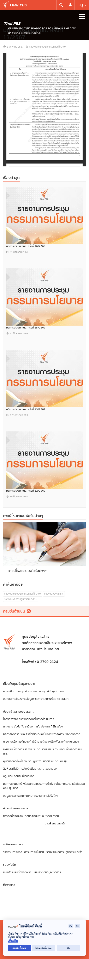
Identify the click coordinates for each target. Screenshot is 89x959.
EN (70, 926)
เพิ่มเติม (13, 940)
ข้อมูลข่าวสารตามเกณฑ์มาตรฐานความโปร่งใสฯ (30, 796)
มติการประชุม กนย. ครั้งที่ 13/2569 (26, 409)
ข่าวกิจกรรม (52, 816)
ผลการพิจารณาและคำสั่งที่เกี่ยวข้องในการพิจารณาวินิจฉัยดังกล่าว (41, 734)
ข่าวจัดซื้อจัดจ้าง (13, 816)
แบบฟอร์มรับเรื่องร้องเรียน (18, 872)
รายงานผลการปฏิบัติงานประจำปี (20, 599)
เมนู (81, 5)
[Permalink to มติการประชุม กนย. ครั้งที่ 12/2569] (44, 459)
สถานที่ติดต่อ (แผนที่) (56, 699)
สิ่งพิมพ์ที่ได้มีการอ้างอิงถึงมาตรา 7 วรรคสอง (30, 769)
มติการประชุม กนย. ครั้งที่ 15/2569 (26, 328)
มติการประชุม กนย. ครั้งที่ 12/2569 (26, 491)
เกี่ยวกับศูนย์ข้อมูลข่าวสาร (19, 683)
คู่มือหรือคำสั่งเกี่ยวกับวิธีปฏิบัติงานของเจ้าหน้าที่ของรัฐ (35, 761)
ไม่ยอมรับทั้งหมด (43, 948)
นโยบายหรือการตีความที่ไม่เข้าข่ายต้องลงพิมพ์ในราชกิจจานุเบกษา (41, 741)
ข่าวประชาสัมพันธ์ (34, 816)
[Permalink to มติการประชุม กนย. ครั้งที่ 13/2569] (44, 378)
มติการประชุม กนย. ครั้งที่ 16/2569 (26, 246)
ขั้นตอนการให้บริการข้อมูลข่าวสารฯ (23, 699)
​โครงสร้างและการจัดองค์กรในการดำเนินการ (28, 719)
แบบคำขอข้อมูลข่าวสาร (47, 872)
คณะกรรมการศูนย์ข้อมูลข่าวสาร (46, 691)
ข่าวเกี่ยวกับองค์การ (15, 808)
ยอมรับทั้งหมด (19, 948)
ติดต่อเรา (9, 884)
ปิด (68, 948)
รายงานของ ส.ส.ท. (54, 594)
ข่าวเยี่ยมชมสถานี (55, 823)
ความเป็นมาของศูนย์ (15, 691)
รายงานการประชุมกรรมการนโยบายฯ (47, 47)
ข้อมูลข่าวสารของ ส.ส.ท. (18, 711)
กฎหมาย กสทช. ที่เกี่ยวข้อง (18, 776)
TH (77, 926)
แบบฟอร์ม (9, 864)
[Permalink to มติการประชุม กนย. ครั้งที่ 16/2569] (44, 215)
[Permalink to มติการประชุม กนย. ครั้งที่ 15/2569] (44, 296)
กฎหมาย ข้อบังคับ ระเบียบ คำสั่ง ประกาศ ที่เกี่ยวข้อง (33, 726)
